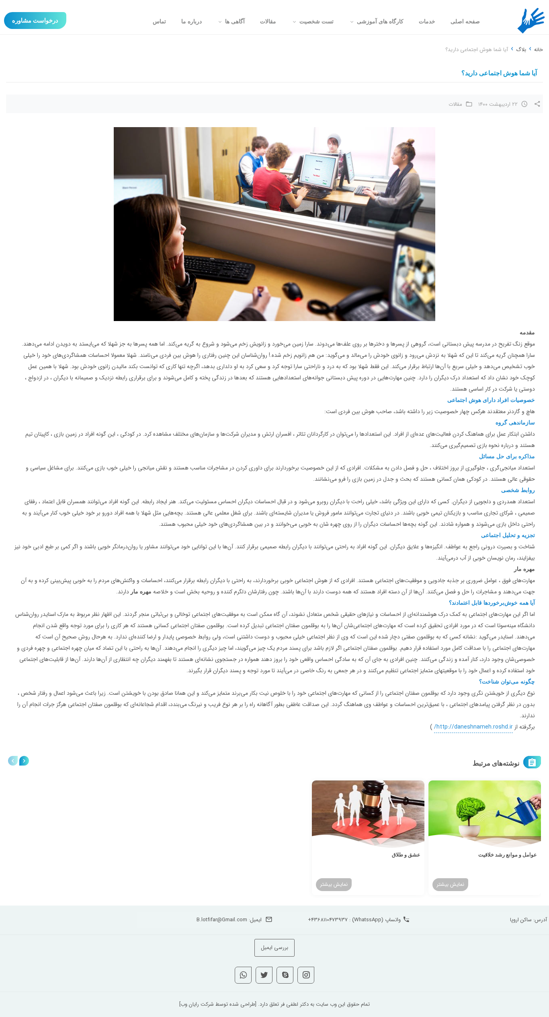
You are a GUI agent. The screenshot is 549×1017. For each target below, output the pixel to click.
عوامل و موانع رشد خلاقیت (507, 855)
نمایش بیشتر (450, 884)
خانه (538, 49)
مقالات (455, 104)
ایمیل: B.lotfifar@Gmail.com (229, 920)
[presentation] (13, 761)
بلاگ (521, 49)
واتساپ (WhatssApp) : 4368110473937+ (354, 920)
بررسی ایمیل (274, 947)
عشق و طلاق (406, 855)
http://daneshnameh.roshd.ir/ (473, 727)
